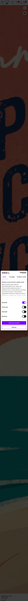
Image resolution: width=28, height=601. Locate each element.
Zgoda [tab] (4, 276)
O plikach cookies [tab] (21, 276)
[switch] (24, 307)
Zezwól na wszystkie (14, 323)
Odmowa (14, 327)
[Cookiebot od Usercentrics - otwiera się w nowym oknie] (20, 273)
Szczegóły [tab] (12, 276)
